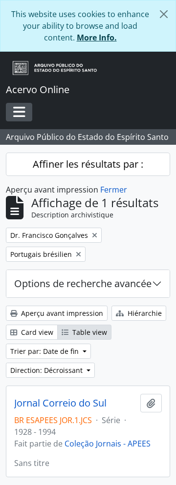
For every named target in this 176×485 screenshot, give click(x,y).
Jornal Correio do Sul (60, 403)
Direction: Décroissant (47, 370)
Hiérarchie (144, 313)
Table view (88, 332)
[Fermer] (164, 14)
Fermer (113, 189)
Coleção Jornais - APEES (108, 443)
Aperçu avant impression (61, 313)
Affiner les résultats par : (88, 164)
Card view (36, 332)
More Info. (97, 37)
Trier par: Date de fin (45, 351)
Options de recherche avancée (83, 283)
